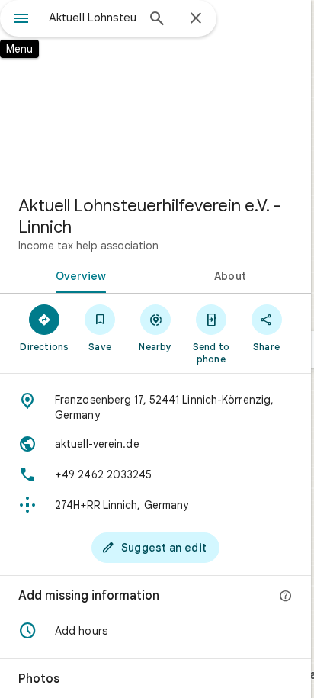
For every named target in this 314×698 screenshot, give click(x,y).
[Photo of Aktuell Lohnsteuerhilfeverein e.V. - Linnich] (155, 91)
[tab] (77, 274)
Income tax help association (88, 246)
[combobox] (92, 17)
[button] (155, 631)
